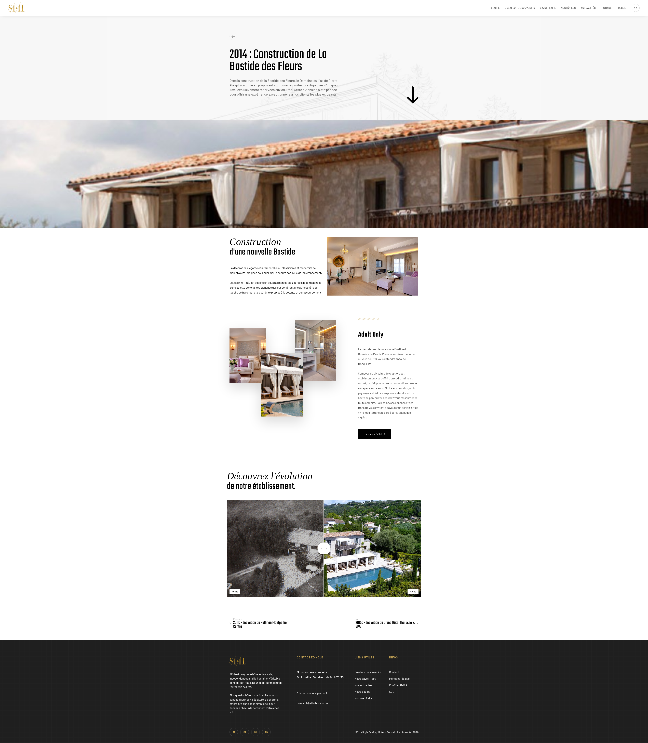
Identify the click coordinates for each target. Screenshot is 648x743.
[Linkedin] (234, 732)
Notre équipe (362, 691)
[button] (636, 8)
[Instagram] (255, 732)
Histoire (606, 7)
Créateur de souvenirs (520, 7)
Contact (394, 672)
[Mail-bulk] (266, 732)
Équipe (495, 7)
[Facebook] (244, 732)
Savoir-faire (548, 7)
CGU (391, 691)
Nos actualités (363, 685)
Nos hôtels (568, 7)
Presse (621, 7)
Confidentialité (398, 685)
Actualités (588, 7)
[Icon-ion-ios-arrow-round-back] (233, 36)
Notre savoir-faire (365, 678)
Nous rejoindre (363, 698)
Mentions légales (399, 678)
